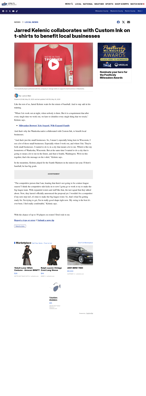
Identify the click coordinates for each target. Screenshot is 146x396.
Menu (68, 4)
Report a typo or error (24, 220)
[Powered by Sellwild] (89, 313)
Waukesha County (116, 11)
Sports (109, 4)
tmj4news (7, 11)
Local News (31, 22)
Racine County (130, 11)
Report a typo (20, 226)
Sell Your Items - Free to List (42, 243)
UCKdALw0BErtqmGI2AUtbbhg (14, 11)
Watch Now (136, 4)
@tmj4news (17, 11)
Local (78, 4)
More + (140, 11)
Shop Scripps (122, 4)
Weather (99, 4)
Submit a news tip (46, 220)
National (88, 4)
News (17, 22)
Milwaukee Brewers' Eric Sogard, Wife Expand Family (44, 125)
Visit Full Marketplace (85, 243)
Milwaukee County (101, 11)
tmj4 (3, 11)
